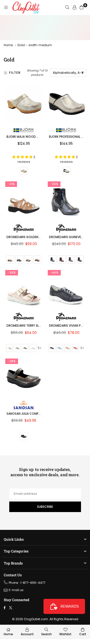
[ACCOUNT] (74, 7)
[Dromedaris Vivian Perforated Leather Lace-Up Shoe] (66, 288)
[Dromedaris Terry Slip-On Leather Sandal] (24, 288)
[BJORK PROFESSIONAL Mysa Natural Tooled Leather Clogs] (66, 103)
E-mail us (16, 590)
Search (46, 634)
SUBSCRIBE (45, 507)
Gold (21, 45)
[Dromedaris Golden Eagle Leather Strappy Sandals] (24, 200)
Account (27, 634)
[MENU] (6, 7)
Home (8, 45)
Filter (14, 72)
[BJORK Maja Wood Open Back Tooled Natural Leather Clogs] (24, 103)
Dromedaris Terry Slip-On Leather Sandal (39, 325)
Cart (82, 634)
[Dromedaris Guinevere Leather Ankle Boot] (66, 200)
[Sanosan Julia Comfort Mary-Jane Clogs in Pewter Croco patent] (24, 377)
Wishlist (65, 634)
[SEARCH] (67, 7)
